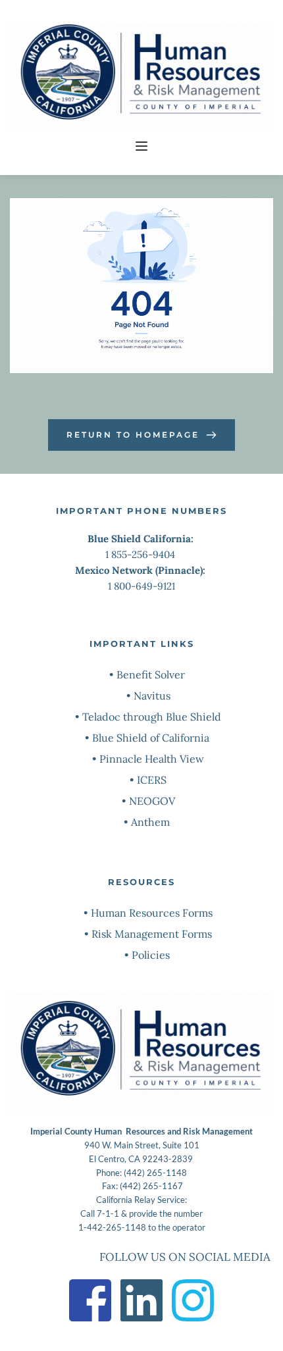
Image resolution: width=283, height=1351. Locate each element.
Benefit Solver (152, 674)
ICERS (152, 779)
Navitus (152, 695)
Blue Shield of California (150, 737)
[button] (141, 146)
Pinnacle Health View (151, 758)
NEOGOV (152, 800)
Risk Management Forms (151, 933)
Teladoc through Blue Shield (151, 716)
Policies (152, 954)
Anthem (150, 821)
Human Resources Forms (152, 912)
